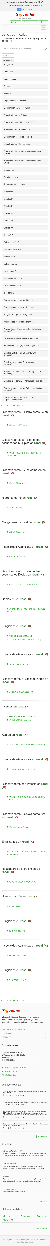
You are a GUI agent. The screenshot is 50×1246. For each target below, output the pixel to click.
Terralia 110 (25, 1216)
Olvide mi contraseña (31, 22)
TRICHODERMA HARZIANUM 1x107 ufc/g (24, 639)
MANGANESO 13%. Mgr (18, 532)
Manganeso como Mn (13, 278)
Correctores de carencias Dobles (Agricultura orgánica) (23, 389)
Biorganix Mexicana (9, 1164)
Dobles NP (8, 213)
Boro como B (9, 256)
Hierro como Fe (10, 271)
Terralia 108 (8, 1220)
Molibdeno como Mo (12, 285)
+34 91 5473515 (11, 1071)
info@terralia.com (11, 1075)
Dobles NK (8, 220)
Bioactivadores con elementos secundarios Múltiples (22, 161)
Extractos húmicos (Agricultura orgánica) (21, 345)
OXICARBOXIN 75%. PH (17, 980)
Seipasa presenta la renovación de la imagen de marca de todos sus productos (24, 1092)
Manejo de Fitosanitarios (13, 1029)
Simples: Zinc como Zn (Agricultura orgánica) (23, 380)
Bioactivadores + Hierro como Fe (18, 136)
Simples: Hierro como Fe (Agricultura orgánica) (20, 363)
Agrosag (6, 1176)
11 (19, 405)
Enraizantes (9, 169)
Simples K (8, 206)
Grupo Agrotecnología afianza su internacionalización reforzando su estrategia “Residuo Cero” (25, 1124)
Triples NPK (9, 235)
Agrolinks (7, 1144)
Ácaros (7, 86)
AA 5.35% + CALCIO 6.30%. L (20, 827)
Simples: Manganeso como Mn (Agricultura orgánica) (22, 372)
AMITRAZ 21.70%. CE (17, 557)
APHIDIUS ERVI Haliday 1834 (19, 720)
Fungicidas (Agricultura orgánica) (18, 314)
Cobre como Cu (10, 263)
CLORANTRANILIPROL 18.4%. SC (21, 769)
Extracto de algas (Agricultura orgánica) (21, 338)
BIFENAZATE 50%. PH (17, 955)
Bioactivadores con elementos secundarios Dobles (22, 152)
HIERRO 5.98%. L (15, 906)
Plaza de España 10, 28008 (16, 1067)
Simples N (8, 191)
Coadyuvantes (10, 79)
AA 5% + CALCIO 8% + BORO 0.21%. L (23, 584)
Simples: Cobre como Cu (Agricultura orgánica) (20, 353)
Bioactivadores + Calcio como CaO (19, 122)
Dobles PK (8, 227)
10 (17, 405)
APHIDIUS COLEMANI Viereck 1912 (22, 716)
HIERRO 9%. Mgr (15, 507)
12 (22, 405)
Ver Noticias (43, 1137)
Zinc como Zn (10, 292)
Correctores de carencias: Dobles (18, 300)
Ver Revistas (43, 1228)
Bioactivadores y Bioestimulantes (18, 107)
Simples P (8, 198)
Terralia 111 (8, 1216)
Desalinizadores (11, 177)
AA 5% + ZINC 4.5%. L (17, 483)
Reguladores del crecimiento (16, 100)
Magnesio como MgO (13, 249)
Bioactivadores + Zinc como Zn (17, 144)
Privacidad (6, 1033)
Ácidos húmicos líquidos (14, 184)
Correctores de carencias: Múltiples (19, 307)
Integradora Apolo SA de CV (12, 1151)
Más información (27, 9)
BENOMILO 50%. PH (16, 931)
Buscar (6, 55)
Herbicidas (8, 71)
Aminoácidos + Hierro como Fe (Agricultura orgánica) (22, 329)
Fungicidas (8, 64)
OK (19, 9)
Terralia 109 (42, 1216)
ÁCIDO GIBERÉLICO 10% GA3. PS (22, 882)
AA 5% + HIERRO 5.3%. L (18, 425)
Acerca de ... (7, 1037)
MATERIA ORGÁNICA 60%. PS (20, 692)
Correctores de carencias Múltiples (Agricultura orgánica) (19, 398)
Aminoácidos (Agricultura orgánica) (19, 321)
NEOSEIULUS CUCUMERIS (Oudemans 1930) (26, 744)
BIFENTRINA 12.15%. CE (18, 664)
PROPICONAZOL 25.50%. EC (20, 636)
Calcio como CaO (11, 242)
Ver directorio (8, 60)
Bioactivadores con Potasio (15, 115)
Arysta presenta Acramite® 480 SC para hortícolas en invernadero (25, 1102)
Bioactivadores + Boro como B (17, 129)
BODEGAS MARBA (9, 1189)
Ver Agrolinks (43, 1201)
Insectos (7, 93)
